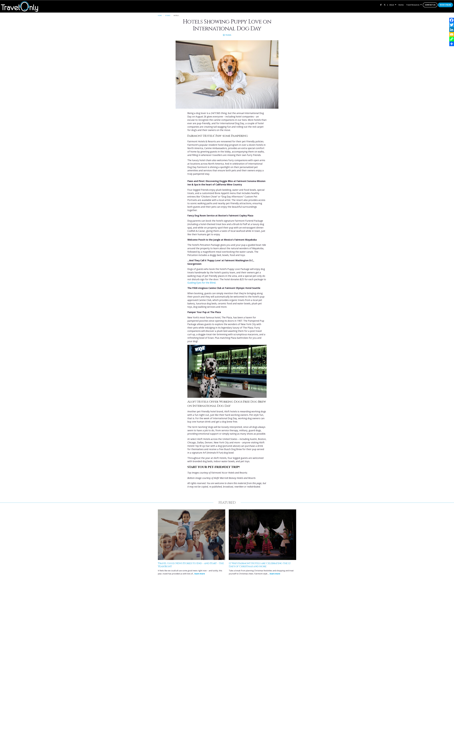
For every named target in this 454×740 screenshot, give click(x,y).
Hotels (228, 35)
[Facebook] (451, 20)
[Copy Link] (451, 39)
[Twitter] (451, 24)
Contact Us (430, 5)
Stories (401, 5)
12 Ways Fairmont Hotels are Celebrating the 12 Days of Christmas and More (259, 565)
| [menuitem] (387, 5)
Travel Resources (412, 5)
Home (160, 15)
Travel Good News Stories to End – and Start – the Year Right (191, 565)
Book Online (445, 5)
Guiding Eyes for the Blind (201, 282)
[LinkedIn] (451, 29)
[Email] (451, 34)
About (391, 5)
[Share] (451, 43)
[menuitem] (380, 4)
